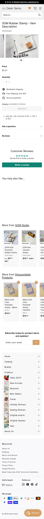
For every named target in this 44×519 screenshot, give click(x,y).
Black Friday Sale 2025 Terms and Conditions (20, 472)
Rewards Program (9, 459)
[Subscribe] (36, 342)
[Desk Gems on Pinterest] (32, 484)
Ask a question (9, 126)
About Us (6, 449)
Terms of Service (9, 462)
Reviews (6, 136)
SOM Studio (22, 225)
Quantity (6, 77)
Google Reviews (8, 469)
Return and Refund (9, 455)
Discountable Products (16, 276)
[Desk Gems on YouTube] (27, 484)
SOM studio (7, 31)
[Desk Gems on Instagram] (23, 484)
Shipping (5, 104)
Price (4, 66)
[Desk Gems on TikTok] (36, 484)
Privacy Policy (7, 465)
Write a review (22, 165)
